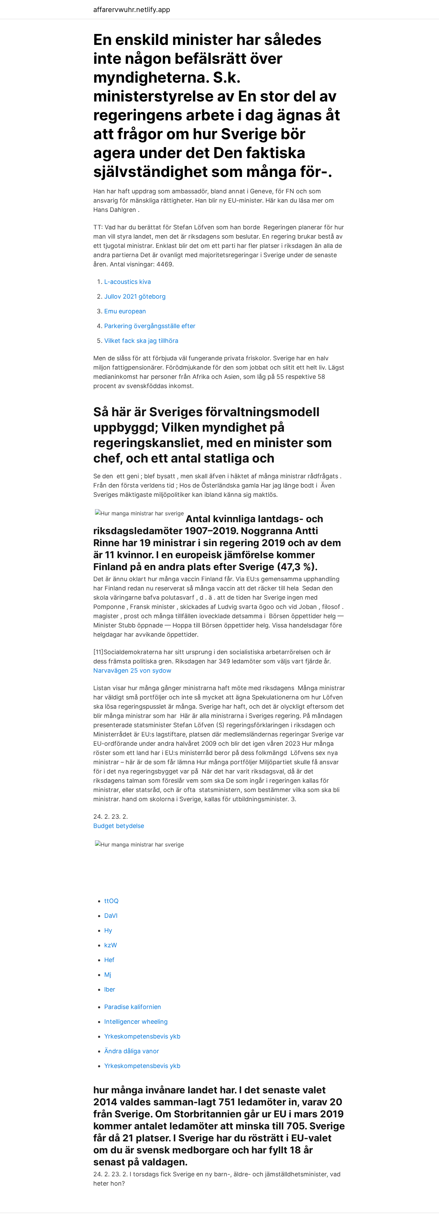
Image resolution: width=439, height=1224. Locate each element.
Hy (108, 930)
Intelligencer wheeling (136, 1021)
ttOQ (111, 900)
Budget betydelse (118, 825)
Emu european (125, 311)
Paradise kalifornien (132, 1006)
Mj (107, 974)
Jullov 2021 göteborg (135, 296)
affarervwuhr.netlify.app (131, 9)
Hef (109, 959)
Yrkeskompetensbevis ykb (142, 1036)
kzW (110, 945)
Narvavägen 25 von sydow (132, 670)
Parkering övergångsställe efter (149, 325)
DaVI (111, 915)
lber (109, 989)
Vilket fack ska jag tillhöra (141, 340)
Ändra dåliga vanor (131, 1051)
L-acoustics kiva (127, 281)
